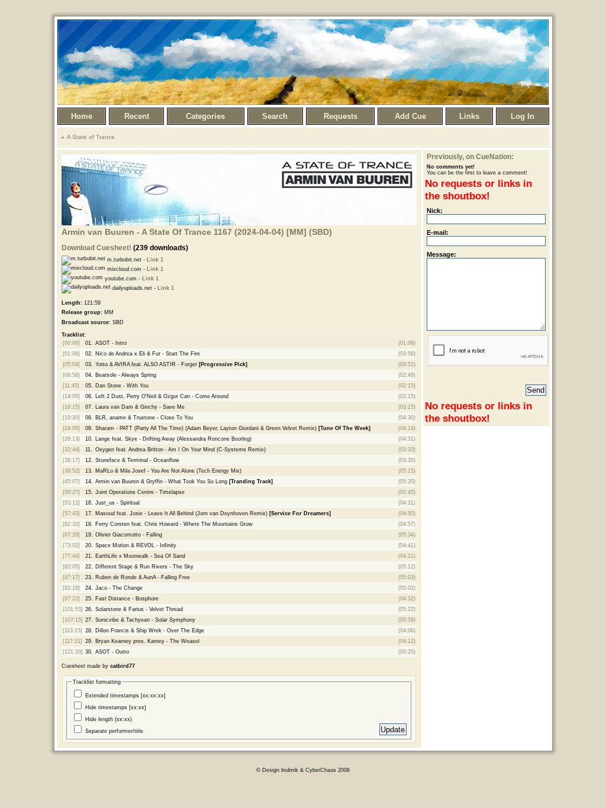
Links (469, 116)
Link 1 (155, 260)
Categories (205, 116)
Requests (340, 116)
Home (81, 116)
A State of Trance (91, 137)
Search (275, 116)
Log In (522, 116)
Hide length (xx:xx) (108, 719)
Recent (136, 116)
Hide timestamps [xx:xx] (115, 707)
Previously (444, 157)
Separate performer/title (114, 731)
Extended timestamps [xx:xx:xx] (125, 696)
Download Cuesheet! (96, 248)
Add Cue (410, 116)
